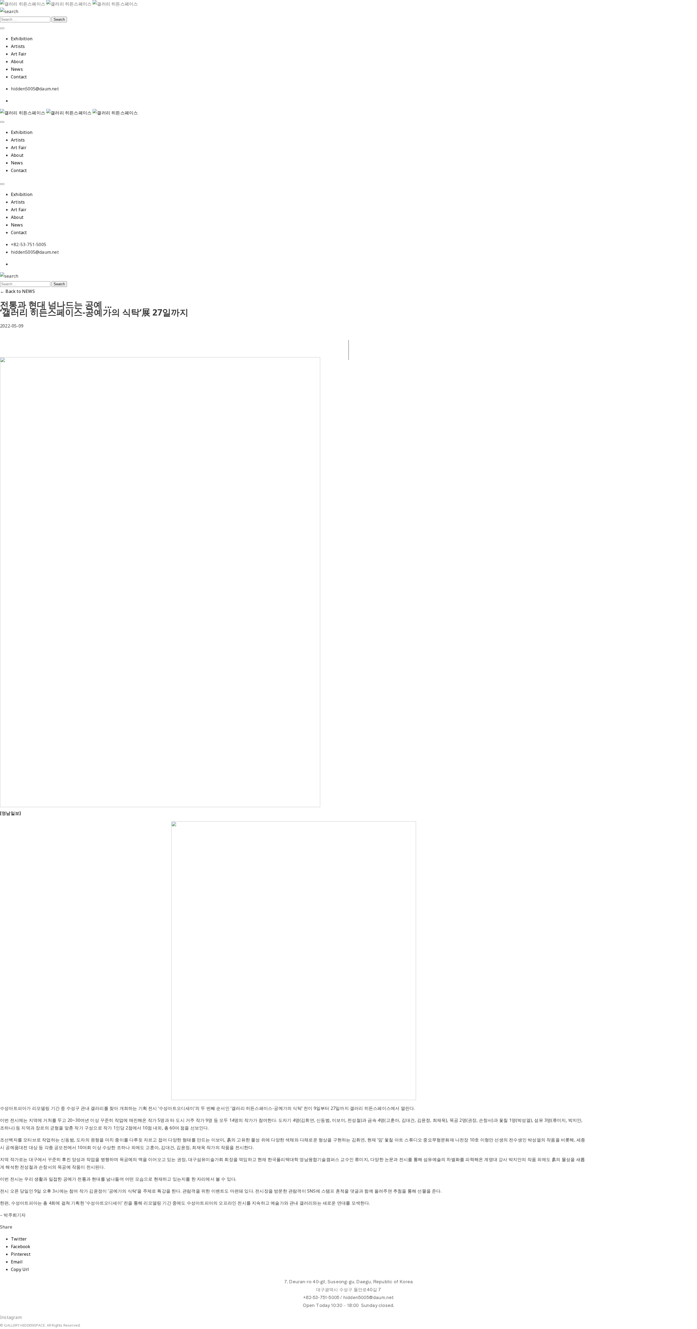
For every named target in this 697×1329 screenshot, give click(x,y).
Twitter (19, 1239)
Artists (18, 46)
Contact (19, 77)
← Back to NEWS (17, 291)
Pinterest (20, 1254)
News (17, 69)
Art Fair (19, 54)
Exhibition (21, 39)
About (17, 62)
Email (17, 1262)
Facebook (20, 1247)
